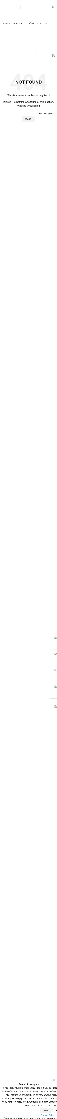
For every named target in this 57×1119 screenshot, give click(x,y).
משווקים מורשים (50, 1013)
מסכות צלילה (51, 1050)
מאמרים (53, 1023)
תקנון (55, 986)
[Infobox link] (30, 644)
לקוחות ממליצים (50, 1009)
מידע (55, 1018)
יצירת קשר (52, 982)
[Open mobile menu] (28, 51)
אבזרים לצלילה (51, 1060)
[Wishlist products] (28, 40)
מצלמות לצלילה (50, 1041)
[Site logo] (37, 13)
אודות (54, 977)
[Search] (28, 34)
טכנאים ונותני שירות (49, 1004)
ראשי (55, 972)
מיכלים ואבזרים (50, 1045)
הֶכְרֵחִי (45, 1110)
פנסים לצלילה (51, 1055)
